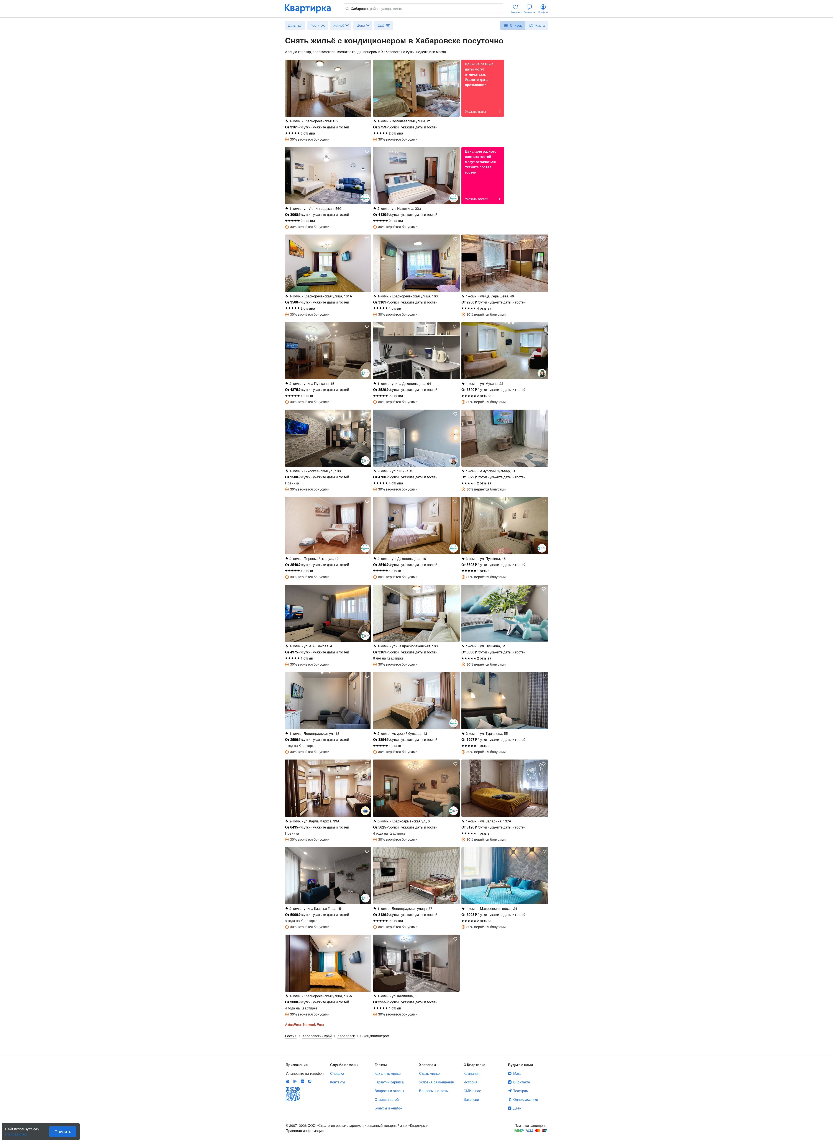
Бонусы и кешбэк (388, 1108)
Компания (472, 1073)
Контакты (337, 1082)
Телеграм (520, 1090)
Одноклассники (525, 1099)
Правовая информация (305, 1130)
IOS (288, 1081)
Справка (337, 1073)
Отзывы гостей (387, 1099)
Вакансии (471, 1099)
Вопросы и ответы (389, 1090)
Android (295, 1081)
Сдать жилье (429, 1073)
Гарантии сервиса (389, 1082)
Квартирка (311, 8)
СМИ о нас (472, 1090)
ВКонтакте (521, 1082)
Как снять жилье (388, 1073)
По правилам (16, 1132)
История (470, 1082)
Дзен (517, 1108)
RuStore (310, 1081)
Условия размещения (436, 1082)
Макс (517, 1073)
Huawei (302, 1081)
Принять (62, 1131)
